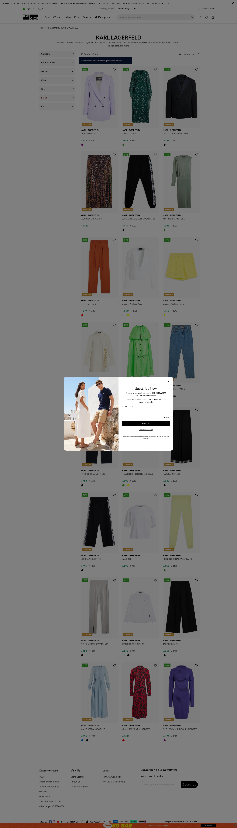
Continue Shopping (146, 430)
